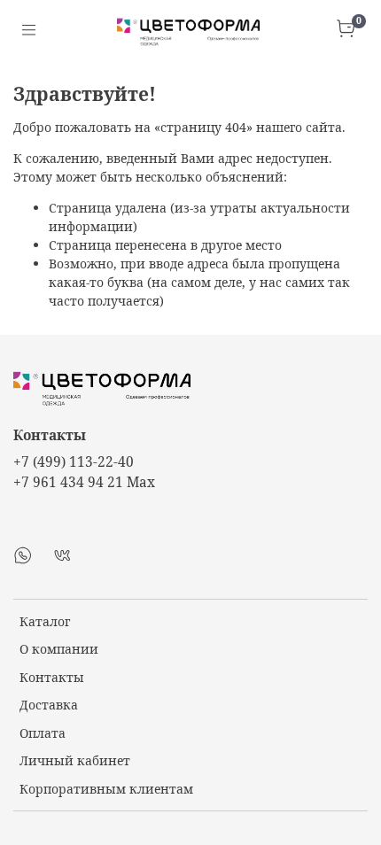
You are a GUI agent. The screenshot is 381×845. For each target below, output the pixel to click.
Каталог (44, 621)
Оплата (42, 733)
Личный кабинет (74, 760)
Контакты (51, 677)
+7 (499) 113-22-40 (73, 462)
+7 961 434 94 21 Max (84, 482)
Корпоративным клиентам (106, 788)
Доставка (48, 704)
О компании (58, 648)
